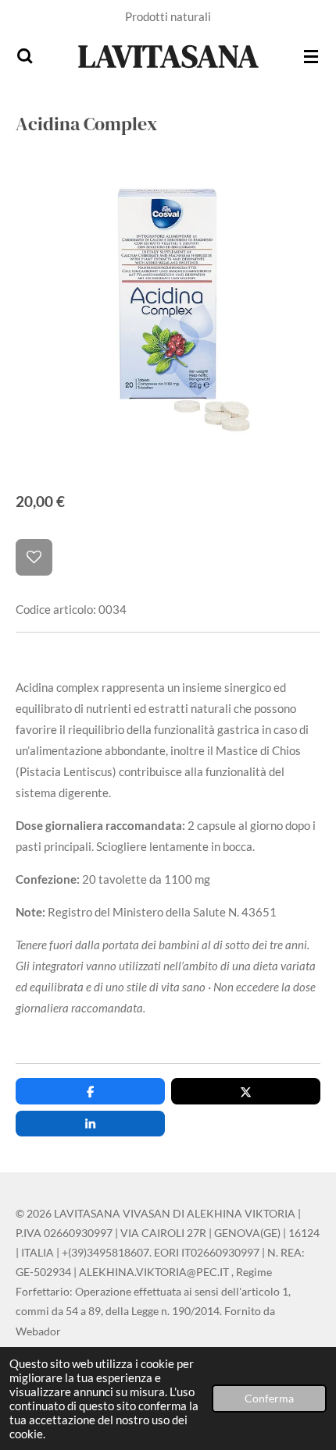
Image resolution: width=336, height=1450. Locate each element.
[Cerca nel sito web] (25, 56)
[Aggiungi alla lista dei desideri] (34, 557)
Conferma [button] (269, 1398)
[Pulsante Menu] (311, 56)
